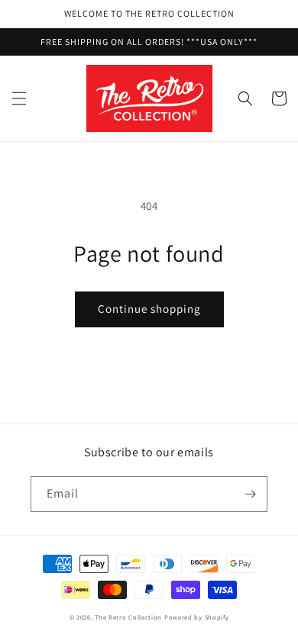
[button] (19, 98)
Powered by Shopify (196, 617)
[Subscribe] (250, 494)
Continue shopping (149, 308)
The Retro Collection (128, 617)
